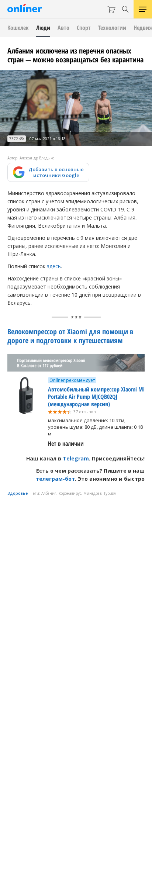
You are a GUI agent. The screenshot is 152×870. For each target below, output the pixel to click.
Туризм (110, 493)
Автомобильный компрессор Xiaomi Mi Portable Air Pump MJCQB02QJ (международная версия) (96, 396)
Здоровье (17, 493)
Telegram (76, 458)
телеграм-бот (55, 478)
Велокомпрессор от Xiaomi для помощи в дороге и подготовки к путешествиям (70, 336)
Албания (48, 493)
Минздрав (92, 493)
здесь (54, 266)
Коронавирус (70, 493)
